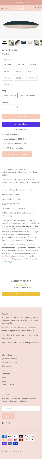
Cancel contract (8, 384)
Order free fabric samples (17, 154)
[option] (21, 25)
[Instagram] (6, 423)
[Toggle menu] (2, 7)
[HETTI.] (21, 8)
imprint (4, 377)
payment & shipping (9, 362)
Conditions (6, 373)
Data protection (7, 366)
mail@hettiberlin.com (9, 256)
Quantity (5, 102)
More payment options (21, 129)
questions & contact (9, 358)
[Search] (7, 7)
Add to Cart (21, 116)
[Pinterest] (9, 423)
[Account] (34, 7)
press (4, 381)
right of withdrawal (9, 370)
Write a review (21, 294)
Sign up (8, 416)
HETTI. (9, 451)
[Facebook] (2, 423)
